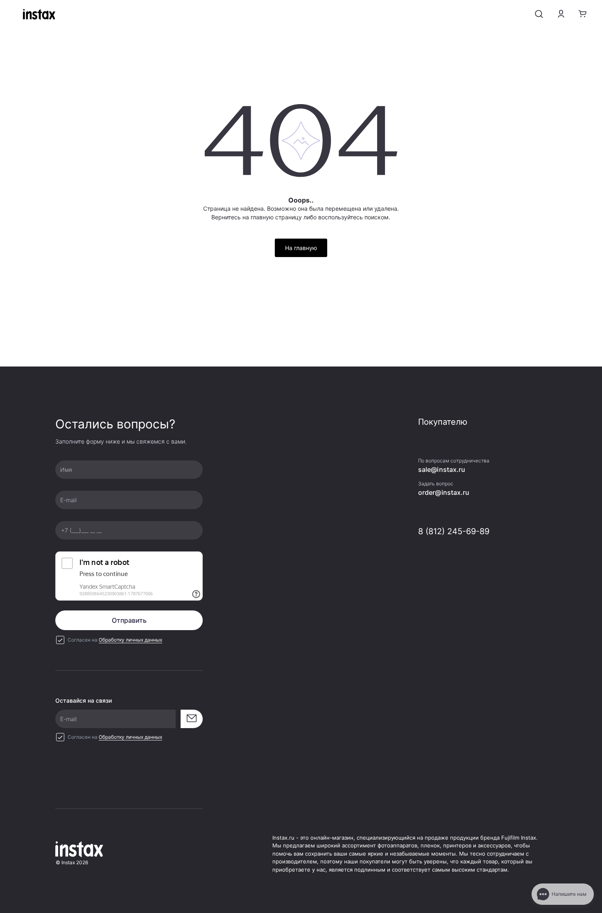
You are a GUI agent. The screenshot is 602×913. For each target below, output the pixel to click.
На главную (301, 247)
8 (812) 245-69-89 (453, 531)
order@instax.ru (444, 492)
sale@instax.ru (441, 469)
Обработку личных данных (130, 640)
